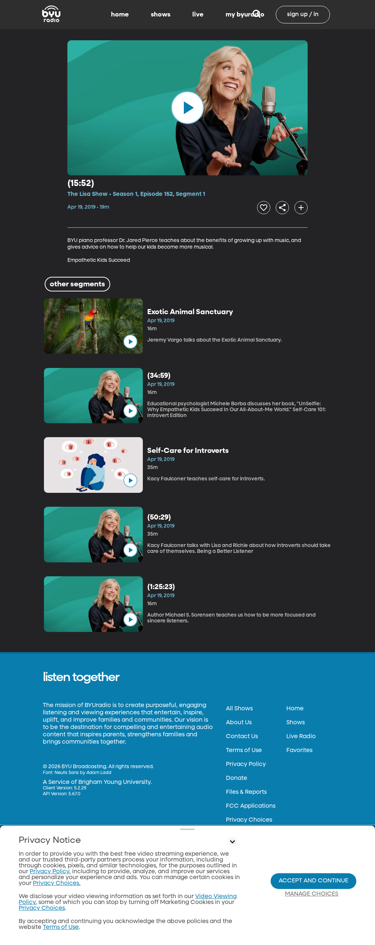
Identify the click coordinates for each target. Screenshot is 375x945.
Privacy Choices (249, 820)
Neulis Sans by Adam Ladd (83, 773)
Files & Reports (246, 792)
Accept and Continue (313, 881)
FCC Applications (250, 806)
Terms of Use (244, 751)
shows (160, 14)
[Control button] (232, 842)
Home (295, 709)
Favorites (299, 751)
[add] (301, 207)
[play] (187, 107)
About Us (239, 723)
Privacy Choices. (57, 883)
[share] (282, 207)
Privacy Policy (246, 764)
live (198, 14)
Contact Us (242, 737)
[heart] (263, 207)
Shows (295, 723)
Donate (236, 778)
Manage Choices (311, 894)
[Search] (256, 14)
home (120, 14)
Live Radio (301, 737)
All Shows (239, 709)
